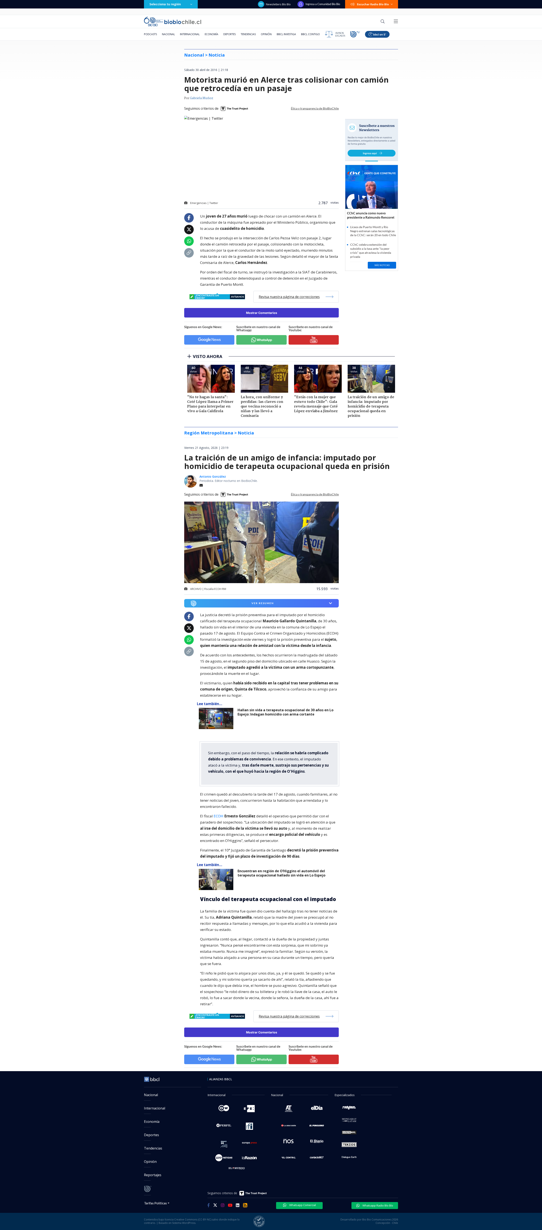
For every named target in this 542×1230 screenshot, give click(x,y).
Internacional (190, 34)
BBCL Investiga (286, 34)
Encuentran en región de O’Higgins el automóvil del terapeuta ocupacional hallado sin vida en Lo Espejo (281, 873)
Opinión (266, 34)
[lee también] (217, 718)
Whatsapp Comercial (302, 1205)
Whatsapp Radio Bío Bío (377, 1205)
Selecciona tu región (165, 4)
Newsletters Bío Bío (278, 4)
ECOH (219, 816)
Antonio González (212, 476)
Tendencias (248, 34)
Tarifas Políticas (155, 1203)
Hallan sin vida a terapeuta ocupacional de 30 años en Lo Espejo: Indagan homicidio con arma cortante (285, 712)
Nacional (168, 34)
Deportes (229, 34)
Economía (211, 34)
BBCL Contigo (310, 34)
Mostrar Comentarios (261, 313)
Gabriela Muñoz (201, 98)
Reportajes (152, 1175)
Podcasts (150, 34)
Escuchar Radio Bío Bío (373, 4)
